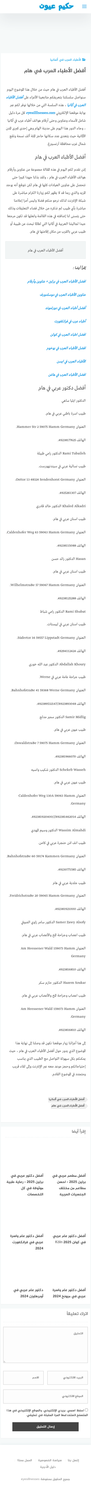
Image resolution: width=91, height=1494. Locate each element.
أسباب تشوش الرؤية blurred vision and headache (33, 31)
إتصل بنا (73, 1460)
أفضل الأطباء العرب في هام (67, 1106)
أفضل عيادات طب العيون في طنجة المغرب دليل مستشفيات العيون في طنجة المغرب (79, 23)
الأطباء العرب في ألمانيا (65, 59)
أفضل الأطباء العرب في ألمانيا (66, 1099)
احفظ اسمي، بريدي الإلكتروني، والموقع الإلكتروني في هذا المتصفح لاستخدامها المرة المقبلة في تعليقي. (47, 1413)
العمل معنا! (24, 1460)
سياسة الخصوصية (50, 1460)
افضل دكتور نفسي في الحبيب (56, 37)
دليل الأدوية (48, 1467)
